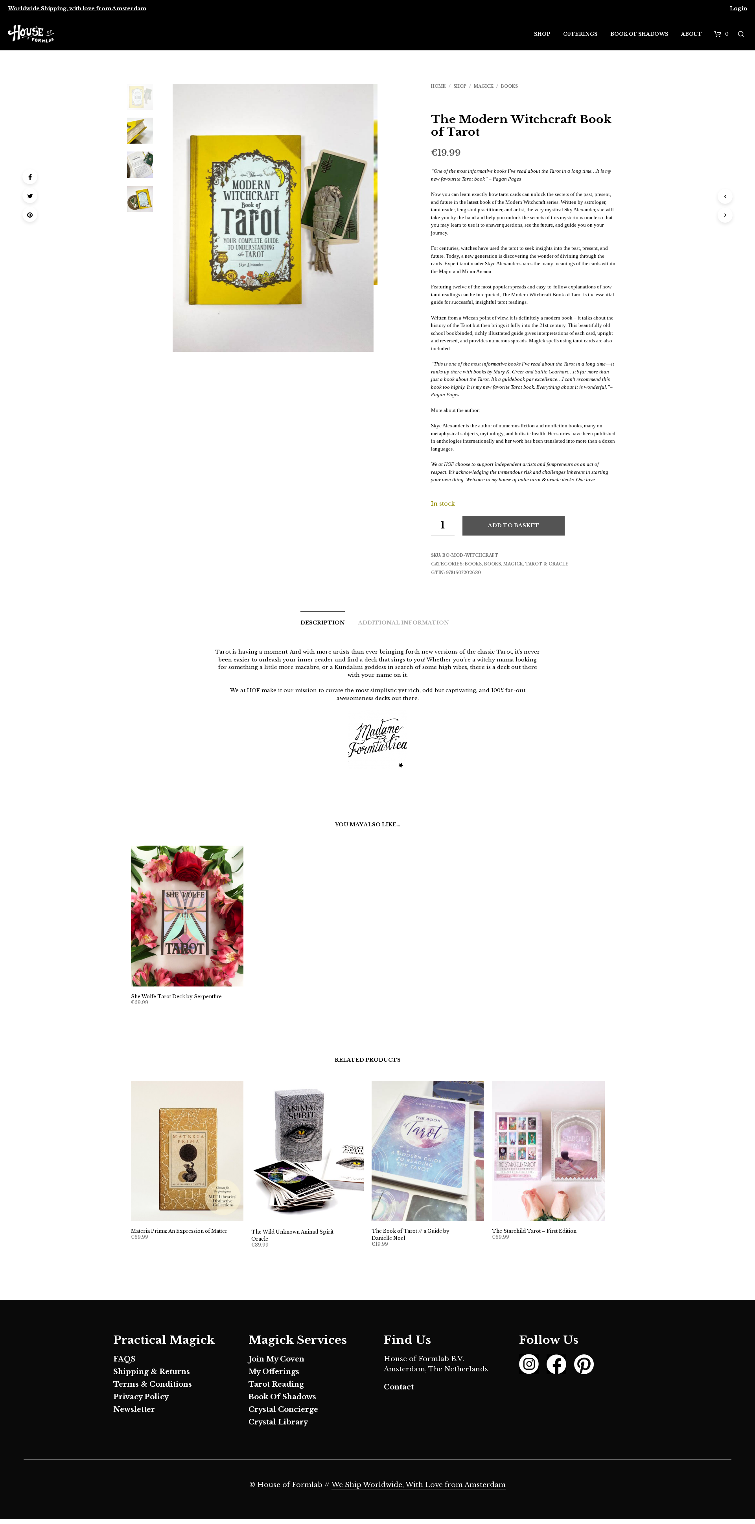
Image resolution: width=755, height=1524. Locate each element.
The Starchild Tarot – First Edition (534, 1231)
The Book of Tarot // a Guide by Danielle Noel (410, 1234)
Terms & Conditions (152, 1384)
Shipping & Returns (151, 1371)
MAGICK (484, 86)
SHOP (459, 86)
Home (438, 86)
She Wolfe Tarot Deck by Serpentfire (176, 996)
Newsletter (134, 1409)
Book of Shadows (639, 34)
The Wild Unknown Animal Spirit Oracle (292, 1235)
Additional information (403, 622)
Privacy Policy (141, 1397)
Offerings (580, 34)
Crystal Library (278, 1422)
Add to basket (513, 525)
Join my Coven (276, 1359)
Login (738, 8)
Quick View (192, 978)
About (691, 34)
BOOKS (509, 86)
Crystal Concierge (283, 1409)
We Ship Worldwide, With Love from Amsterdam (418, 1485)
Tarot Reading (276, 1384)
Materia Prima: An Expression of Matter (179, 1231)
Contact (399, 1387)
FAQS (124, 1359)
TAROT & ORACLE (547, 564)
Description (322, 622)
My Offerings (274, 1371)
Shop (542, 34)
